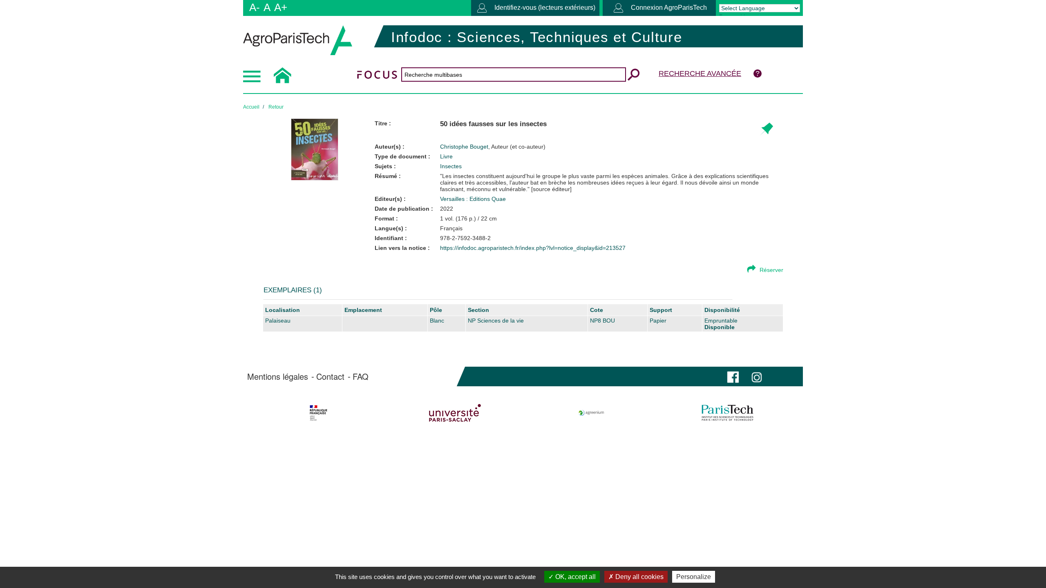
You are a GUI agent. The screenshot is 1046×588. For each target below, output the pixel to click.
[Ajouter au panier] (766, 129)
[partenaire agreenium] (591, 413)
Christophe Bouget (492, 146)
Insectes (451, 166)
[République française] (318, 413)
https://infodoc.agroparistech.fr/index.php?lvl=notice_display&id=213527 (533, 248)
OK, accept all (575, 576)
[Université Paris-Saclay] (455, 413)
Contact (330, 376)
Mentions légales (277, 376)
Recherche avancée (700, 73)
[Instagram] (757, 376)
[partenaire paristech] (727, 413)
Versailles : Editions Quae (473, 199)
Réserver (771, 270)
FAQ (361, 376)
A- (254, 7)
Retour (276, 107)
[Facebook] (733, 376)
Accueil (251, 107)
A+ (280, 7)
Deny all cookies (639, 576)
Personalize (693, 576)
